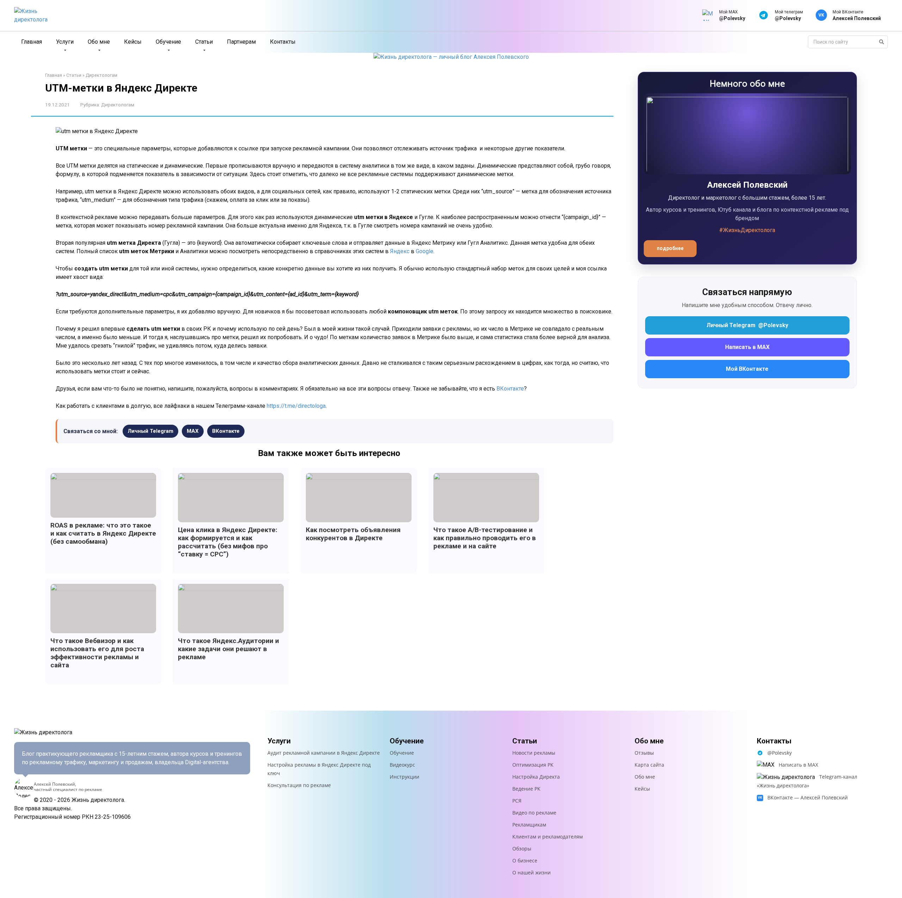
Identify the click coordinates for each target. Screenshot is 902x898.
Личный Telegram (150, 431)
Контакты (283, 41)
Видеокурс (402, 764)
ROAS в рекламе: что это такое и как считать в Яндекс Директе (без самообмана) (103, 533)
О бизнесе (524, 860)
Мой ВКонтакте (747, 369)
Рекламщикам (529, 824)
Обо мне (99, 41)
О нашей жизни (531, 872)
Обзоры (521, 848)
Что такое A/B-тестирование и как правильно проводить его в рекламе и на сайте (484, 538)
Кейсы (133, 41)
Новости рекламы (533, 752)
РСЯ (516, 800)
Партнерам (241, 41)
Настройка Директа (536, 776)
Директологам (101, 75)
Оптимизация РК (533, 764)
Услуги (65, 41)
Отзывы (644, 752)
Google (424, 251)
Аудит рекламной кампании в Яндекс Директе (323, 752)
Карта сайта (649, 764)
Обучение (168, 41)
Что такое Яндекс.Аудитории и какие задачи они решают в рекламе (228, 649)
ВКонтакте (510, 388)
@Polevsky (779, 752)
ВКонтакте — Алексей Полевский (807, 797)
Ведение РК (526, 788)
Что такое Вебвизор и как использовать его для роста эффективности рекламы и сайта (97, 653)
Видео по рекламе (534, 812)
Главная (31, 41)
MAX (193, 431)
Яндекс (400, 251)
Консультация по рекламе (299, 785)
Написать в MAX (747, 347)
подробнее (670, 248)
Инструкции (404, 776)
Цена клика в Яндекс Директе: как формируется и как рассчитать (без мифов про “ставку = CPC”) (227, 542)
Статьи (204, 41)
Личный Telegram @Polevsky (747, 325)
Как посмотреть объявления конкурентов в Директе (353, 534)
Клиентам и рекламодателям (547, 836)
